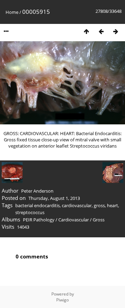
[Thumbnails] (86, 31)
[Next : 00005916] (115, 31)
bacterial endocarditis (37, 205)
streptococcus (29, 212)
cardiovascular (77, 205)
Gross (99, 220)
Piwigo (62, 300)
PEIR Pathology (39, 220)
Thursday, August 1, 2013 (54, 198)
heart (112, 205)
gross (99, 205)
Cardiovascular (73, 220)
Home (12, 12)
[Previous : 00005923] (101, 31)
